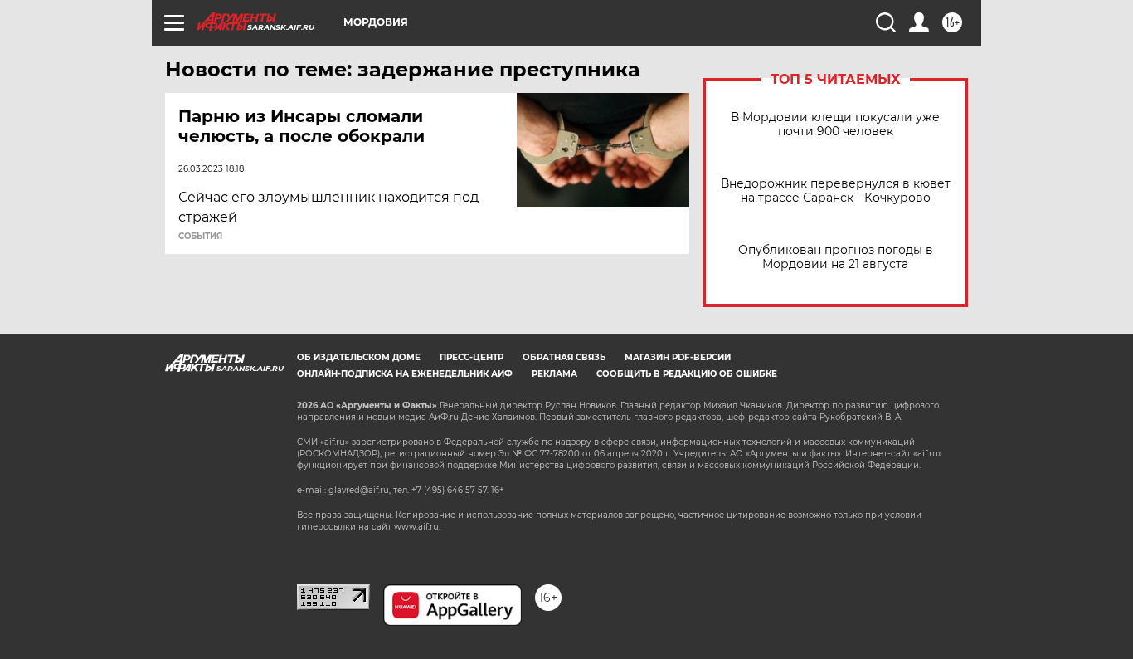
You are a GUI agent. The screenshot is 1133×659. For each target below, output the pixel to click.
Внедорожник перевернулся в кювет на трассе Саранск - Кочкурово (836, 191)
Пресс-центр (471, 357)
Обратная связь (564, 357)
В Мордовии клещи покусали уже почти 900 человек (835, 124)
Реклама (554, 374)
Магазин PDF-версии (678, 357)
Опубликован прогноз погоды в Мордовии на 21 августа (835, 257)
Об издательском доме (359, 357)
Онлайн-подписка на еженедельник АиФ (405, 374)
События (200, 236)
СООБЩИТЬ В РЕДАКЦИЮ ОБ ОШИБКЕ (686, 374)
